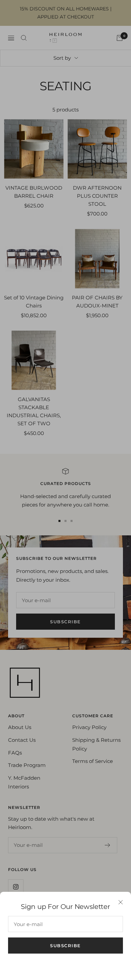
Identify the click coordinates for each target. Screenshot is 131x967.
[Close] (120, 902)
